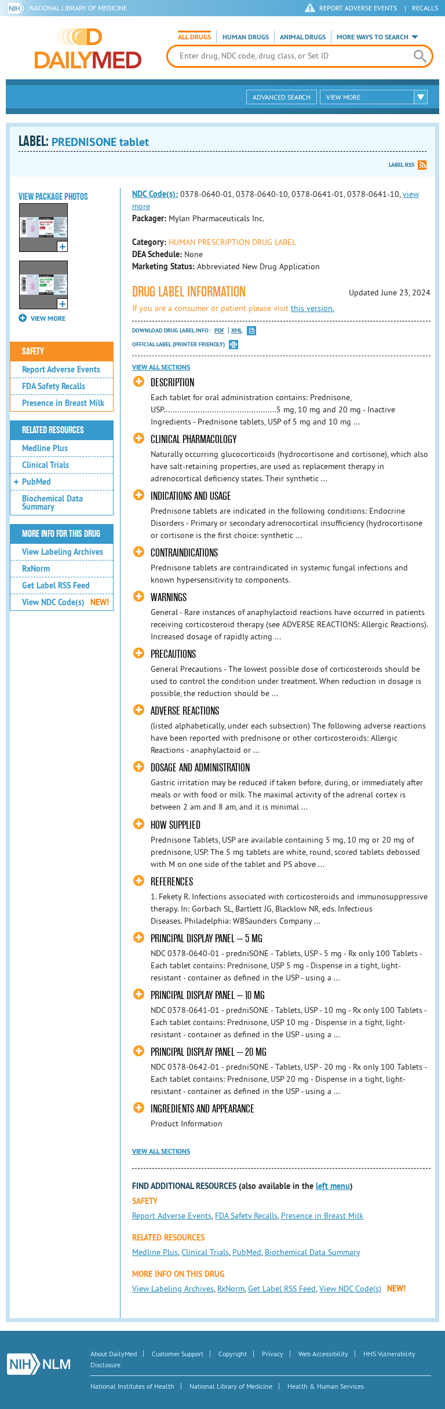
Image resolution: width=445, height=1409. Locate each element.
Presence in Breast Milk (63, 403)
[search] (420, 56)
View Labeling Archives (62, 552)
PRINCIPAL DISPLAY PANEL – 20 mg (209, 1052)
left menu (333, 1186)
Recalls (425, 7)
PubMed (36, 482)
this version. (312, 308)
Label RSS (401, 165)
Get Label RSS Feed (56, 585)
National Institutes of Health (132, 1386)
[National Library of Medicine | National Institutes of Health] (38, 1364)
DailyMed (88, 48)
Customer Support (177, 1353)
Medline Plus (45, 448)
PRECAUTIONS (173, 654)
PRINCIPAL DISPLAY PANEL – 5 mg (206, 938)
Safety (33, 351)
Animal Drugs (303, 37)
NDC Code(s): (155, 194)
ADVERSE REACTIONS (185, 711)
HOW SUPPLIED (175, 825)
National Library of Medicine (78, 7)
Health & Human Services (325, 1386)
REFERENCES (172, 881)
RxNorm (36, 568)
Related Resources (53, 430)
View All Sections (161, 367)
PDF (219, 330)
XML (236, 330)
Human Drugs (245, 37)
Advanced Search (282, 97)
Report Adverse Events (61, 369)
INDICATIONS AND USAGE (191, 496)
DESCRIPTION (172, 382)
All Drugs (194, 37)
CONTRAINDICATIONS (184, 552)
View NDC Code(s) (65, 602)
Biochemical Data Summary (52, 502)
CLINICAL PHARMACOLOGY (193, 439)
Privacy (272, 1353)
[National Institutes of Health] (18, 8)
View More (343, 97)
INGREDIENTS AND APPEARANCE (202, 1108)
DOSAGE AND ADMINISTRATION (200, 767)
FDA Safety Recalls (53, 386)
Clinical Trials (45, 465)
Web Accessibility (323, 1353)
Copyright (232, 1353)
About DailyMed (113, 1353)
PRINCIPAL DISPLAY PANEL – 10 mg (208, 995)
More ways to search (372, 37)
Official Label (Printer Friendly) (178, 344)
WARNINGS (169, 597)
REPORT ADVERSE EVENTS (358, 7)
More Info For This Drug (61, 534)
